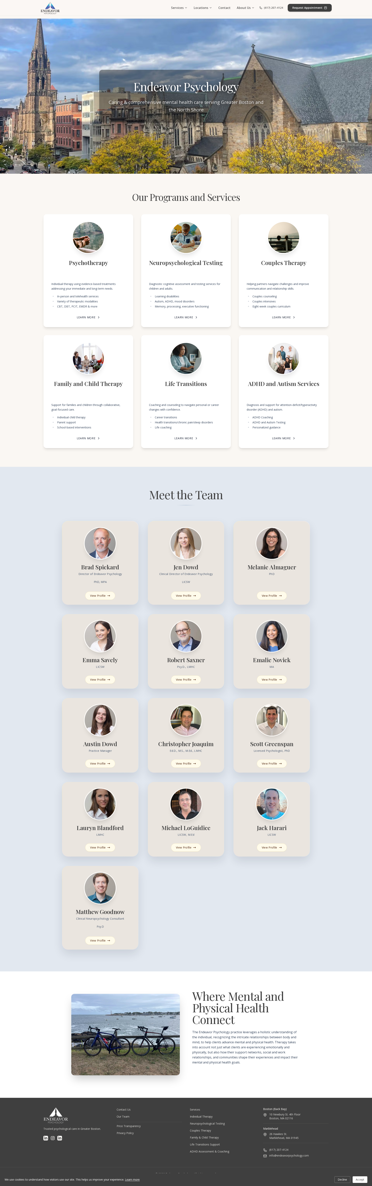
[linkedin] (45, 1138)
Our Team (123, 1116)
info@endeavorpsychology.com (289, 1155)
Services (177, 8)
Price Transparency (129, 1126)
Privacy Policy (125, 1133)
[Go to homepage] (50, 8)
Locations (201, 8)
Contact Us (124, 1109)
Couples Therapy (200, 1130)
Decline (342, 1179)
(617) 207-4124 (273, 7)
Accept (360, 1179)
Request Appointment (307, 7)
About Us (244, 8)
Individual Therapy (201, 1116)
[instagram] (52, 1138)
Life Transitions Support (205, 1144)
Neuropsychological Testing (207, 1123)
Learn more (132, 1179)
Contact (224, 8)
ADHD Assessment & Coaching (209, 1151)
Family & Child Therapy (204, 1137)
